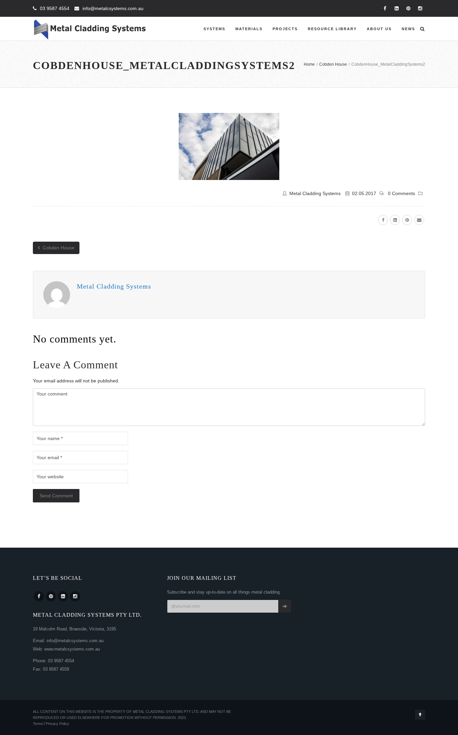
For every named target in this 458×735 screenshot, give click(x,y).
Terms (38, 724)
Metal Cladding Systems (315, 193)
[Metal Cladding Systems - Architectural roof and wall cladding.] (90, 29)
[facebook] (383, 220)
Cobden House (57, 247)
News (408, 29)
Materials (249, 29)
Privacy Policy (57, 724)
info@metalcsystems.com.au (113, 8)
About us (379, 29)
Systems (214, 29)
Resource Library (332, 29)
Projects (285, 29)
